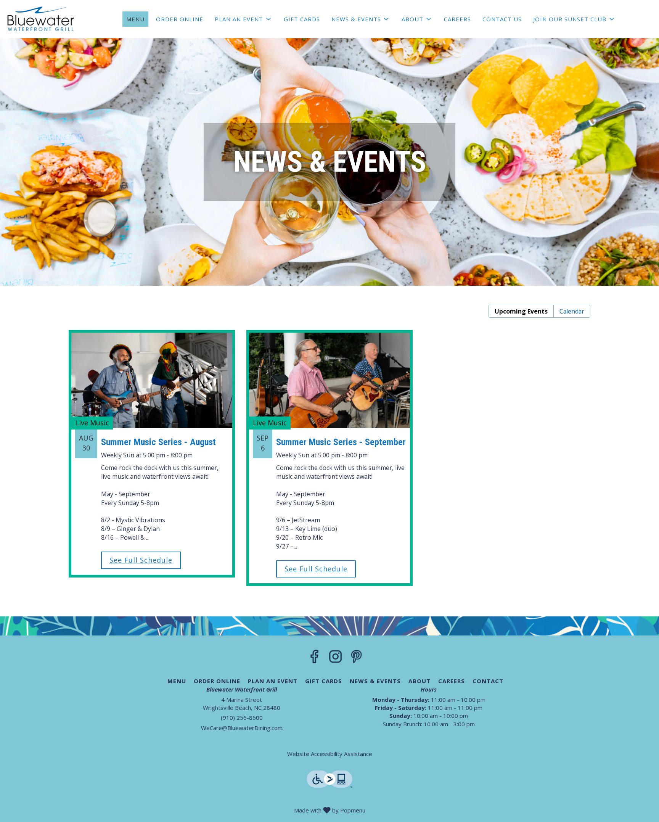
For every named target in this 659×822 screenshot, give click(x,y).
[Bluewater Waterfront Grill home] (40, 19)
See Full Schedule (140, 560)
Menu (135, 19)
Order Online (179, 19)
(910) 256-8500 (242, 717)
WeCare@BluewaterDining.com (242, 728)
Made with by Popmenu (185, 809)
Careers (457, 19)
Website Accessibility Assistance (329, 754)
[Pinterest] (356, 659)
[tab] (521, 311)
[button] (243, 19)
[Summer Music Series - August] (152, 440)
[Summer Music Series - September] (329, 444)
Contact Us (502, 19)
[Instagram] (335, 659)
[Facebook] (314, 659)
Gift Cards (302, 19)
